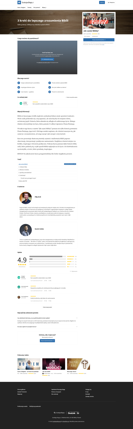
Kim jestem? (36, 7)
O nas (86, 392)
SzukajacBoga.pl (57, 421)
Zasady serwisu (89, 396)
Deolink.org (66, 421)
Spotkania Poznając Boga (58, 389)
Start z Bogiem (21, 7)
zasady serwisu (48, 56)
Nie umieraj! (54, 394)
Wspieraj (102, 2)
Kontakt (87, 394)
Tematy (29, 7)
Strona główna (21, 389)
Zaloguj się (88, 389)
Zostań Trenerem (22, 392)
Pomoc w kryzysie (56, 392)
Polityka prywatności (35, 406)
